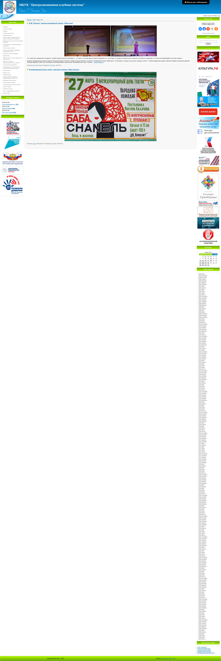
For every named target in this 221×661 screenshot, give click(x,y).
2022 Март (202, 547)
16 (205, 260)
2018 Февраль (203, 462)
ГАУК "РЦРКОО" (202, 647)
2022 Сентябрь (203, 557)
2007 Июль (202, 293)
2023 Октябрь (203, 580)
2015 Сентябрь (203, 412)
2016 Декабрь (202, 438)
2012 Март (202, 346)
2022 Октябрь (203, 559)
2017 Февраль (203, 441)
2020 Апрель (202, 507)
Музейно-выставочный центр (206, 653)
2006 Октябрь (203, 277)
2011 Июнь (202, 332)
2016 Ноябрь (202, 436)
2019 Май (201, 488)
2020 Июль (202, 512)
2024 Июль (202, 595)
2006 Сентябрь (203, 275)
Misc (34, 65)
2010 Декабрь (202, 329)
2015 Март (202, 402)
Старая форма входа (208, 33)
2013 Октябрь (203, 372)
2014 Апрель (202, 382)
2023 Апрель (202, 569)
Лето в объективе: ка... (8, 104)
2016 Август (202, 431)
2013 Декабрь (202, 376)
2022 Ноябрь (202, 561)
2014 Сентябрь (203, 391)
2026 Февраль (203, 628)
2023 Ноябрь (202, 581)
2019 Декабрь (202, 500)
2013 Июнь (202, 365)
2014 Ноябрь (202, 395)
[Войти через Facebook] (204, 29)
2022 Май (201, 550)
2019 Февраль (203, 483)
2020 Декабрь (202, 521)
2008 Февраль (203, 305)
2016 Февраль (203, 421)
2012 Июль (202, 350)
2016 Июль (202, 429)
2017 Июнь (202, 448)
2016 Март (202, 422)
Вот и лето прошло (7, 112)
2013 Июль (202, 367)
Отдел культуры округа (204, 650)
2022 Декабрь (202, 562)
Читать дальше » (99, 62)
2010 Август (202, 322)
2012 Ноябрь (202, 355)
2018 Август (202, 472)
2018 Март (202, 464)
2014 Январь (202, 377)
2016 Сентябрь (203, 433)
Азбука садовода (7, 108)
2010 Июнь (202, 318)
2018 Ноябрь (202, 478)
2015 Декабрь (202, 417)
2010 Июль (202, 320)
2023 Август (202, 576)
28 (200, 265)
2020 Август (202, 514)
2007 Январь (202, 282)
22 (203, 263)
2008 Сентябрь (203, 313)
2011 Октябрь (202, 338)
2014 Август (202, 389)
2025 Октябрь (203, 621)
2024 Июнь (202, 593)
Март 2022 (208, 252)
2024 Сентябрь (203, 599)
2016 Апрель (202, 424)
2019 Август (202, 493)
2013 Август (202, 369)
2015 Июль (202, 408)
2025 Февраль (203, 607)
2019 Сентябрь (203, 495)
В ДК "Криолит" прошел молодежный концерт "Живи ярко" (51, 23)
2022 (34, 19)
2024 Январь (202, 585)
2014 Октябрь (203, 393)
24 (208, 263)
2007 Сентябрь (203, 296)
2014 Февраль (203, 379)
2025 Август (202, 618)
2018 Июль (202, 471)
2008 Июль (202, 312)
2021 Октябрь (203, 538)
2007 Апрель (202, 287)
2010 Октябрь (203, 325)
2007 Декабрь (202, 301)
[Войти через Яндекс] (208, 29)
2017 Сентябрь (203, 453)
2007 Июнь (202, 291)
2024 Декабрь (202, 604)
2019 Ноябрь (202, 498)
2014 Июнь (202, 386)
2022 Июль (202, 554)
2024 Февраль (203, 587)
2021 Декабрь (202, 542)
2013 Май (201, 363)
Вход (44, 11)
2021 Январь (202, 523)
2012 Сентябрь (203, 351)
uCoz (174, 658)
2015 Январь (202, 398)
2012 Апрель (202, 348)
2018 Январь (202, 460)
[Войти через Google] (212, 29)
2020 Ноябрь (202, 519)
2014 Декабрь (202, 396)
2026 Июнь (202, 635)
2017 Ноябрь (202, 457)
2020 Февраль (203, 504)
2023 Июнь (202, 573)
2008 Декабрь (202, 315)
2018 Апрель (202, 465)
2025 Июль (202, 616)
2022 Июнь (202, 552)
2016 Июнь (202, 427)
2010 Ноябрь (202, 327)
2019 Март (202, 485)
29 (203, 265)
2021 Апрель (202, 528)
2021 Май (201, 529)
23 (205, 263)
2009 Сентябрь (203, 317)
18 (211, 260)
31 (208, 265)
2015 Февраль (203, 400)
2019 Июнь (202, 490)
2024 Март (202, 588)
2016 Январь (202, 419)
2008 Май (201, 310)
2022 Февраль (203, 545)
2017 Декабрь (202, 459)
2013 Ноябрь (202, 374)
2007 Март (202, 286)
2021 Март (202, 526)
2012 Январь (202, 343)
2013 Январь (202, 358)
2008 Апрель (202, 308)
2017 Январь (202, 440)
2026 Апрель (202, 632)
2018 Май (201, 467)
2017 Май (201, 446)
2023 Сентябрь (203, 578)
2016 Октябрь (203, 434)
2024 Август (202, 597)
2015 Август (202, 410)
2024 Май (201, 592)
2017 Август (202, 452)
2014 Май (201, 384)
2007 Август (202, 294)
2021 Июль (202, 533)
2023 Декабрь (202, 583)
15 (203, 260)
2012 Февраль (203, 344)
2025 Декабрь (202, 625)
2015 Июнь (202, 407)
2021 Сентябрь (203, 536)
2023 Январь (202, 564)
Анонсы (34, 143)
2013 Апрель (202, 362)
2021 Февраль (203, 524)
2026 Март (202, 630)
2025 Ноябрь (202, 623)
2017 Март (202, 443)
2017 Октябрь (203, 455)
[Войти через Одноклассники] (216, 29)
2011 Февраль (203, 331)
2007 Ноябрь (202, 299)
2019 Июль (202, 491)
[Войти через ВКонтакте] (200, 29)
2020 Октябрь (203, 517)
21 (200, 263)
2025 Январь (202, 606)
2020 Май (201, 509)
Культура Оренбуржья (203, 648)
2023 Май (201, 571)
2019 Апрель (202, 486)
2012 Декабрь (202, 357)
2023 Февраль (203, 566)
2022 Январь (202, 543)
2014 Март (202, 381)
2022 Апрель (202, 549)
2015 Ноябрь (202, 415)
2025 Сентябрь (203, 619)
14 (200, 260)
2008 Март (202, 306)
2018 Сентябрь (203, 474)
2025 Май (201, 612)
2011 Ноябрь (202, 339)
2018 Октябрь (203, 476)
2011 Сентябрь (203, 336)
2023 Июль (202, 574)
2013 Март (202, 360)
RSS (219, 15)
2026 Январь (202, 626)
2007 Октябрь (203, 298)
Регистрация (35, 11)
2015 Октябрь (203, 414)
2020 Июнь (202, 510)
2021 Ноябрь (202, 540)
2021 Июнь (202, 531)
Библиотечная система (204, 651)
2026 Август (202, 638)
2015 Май (201, 405)
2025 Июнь (202, 614)
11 (211, 258)
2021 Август (202, 535)
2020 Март (202, 505)
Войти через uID (208, 24)
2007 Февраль (203, 284)
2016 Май (201, 426)
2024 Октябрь (203, 600)
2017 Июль (202, 450)
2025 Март (202, 609)
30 (205, 265)
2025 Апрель (202, 611)
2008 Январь (202, 303)
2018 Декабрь (202, 479)
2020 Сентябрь (203, 516)
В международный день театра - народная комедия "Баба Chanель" (54, 69)
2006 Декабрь (202, 280)
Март (38, 19)
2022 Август (202, 555)
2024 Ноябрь (202, 602)
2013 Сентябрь (203, 370)
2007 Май (201, 289)
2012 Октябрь (203, 353)
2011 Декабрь (202, 341)
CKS (51, 65)
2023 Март (202, 568)
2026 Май (201, 633)
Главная (22, 11)
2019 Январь (202, 481)
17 (208, 260)
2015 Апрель (202, 403)
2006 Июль (202, 274)
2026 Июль (202, 637)
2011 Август (202, 334)
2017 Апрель (202, 445)
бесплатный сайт (166, 658)
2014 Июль (202, 388)
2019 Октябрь (203, 497)
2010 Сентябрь (203, 324)
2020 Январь (202, 502)
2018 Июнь (202, 469)
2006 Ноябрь (202, 279)
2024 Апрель (202, 590)
